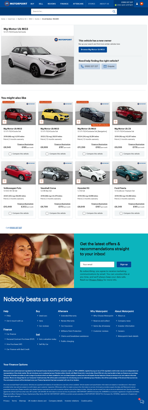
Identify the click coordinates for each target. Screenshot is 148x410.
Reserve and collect (101, 321)
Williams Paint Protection (71, 331)
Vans (41, 321)
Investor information (126, 326)
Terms (14, 401)
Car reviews (44, 326)
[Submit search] (114, 11)
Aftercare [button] (63, 311)
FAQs (9, 316)
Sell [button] (38, 334)
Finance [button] (7, 329)
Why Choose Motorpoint (103, 316)
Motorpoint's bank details (128, 336)
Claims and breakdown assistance (75, 336)
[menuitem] (19, 315)
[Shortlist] (141, 3)
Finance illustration (25, 144)
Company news (124, 321)
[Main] (16, 3)
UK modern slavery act (37, 401)
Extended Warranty (69, 316)
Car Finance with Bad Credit (18, 349)
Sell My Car (43, 344)
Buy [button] (38, 311)
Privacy (6, 401)
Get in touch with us (15, 321)
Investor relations (72, 401)
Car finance (11, 334)
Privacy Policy (96, 280)
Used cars (43, 316)
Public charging (67, 341)
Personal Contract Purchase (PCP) (20, 339)
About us (121, 316)
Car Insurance (66, 326)
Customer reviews (100, 331)
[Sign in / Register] (137, 3)
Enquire (111, 66)
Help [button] (5, 311)
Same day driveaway (101, 326)
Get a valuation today (47, 339)
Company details (55, 401)
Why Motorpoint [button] (99, 311)
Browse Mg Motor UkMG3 (93, 50)
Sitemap (22, 401)
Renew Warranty (67, 321)
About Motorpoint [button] (124, 311)
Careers (121, 331)
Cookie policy (86, 401)
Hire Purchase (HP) (14, 344)
